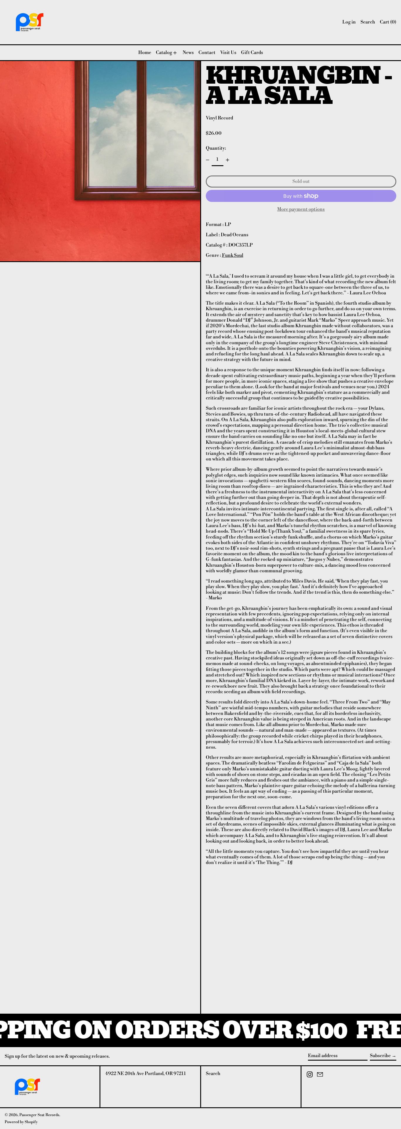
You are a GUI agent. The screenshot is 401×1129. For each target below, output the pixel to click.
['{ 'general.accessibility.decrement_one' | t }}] (207, 160)
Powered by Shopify (21, 1122)
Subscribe (380, 1056)
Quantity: (216, 148)
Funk (227, 255)
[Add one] (227, 160)
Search (213, 1073)
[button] (367, 22)
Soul (238, 255)
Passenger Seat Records (39, 1115)
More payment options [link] (301, 209)
